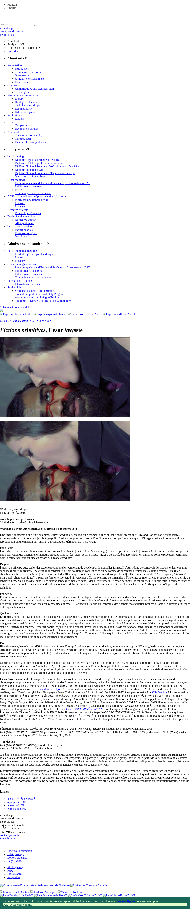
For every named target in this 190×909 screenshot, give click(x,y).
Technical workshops (27, 105)
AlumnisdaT (14, 132)
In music (20, 203)
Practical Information (19, 851)
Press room (21, 82)
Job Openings (15, 854)
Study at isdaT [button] (15, 44)
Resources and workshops (22, 95)
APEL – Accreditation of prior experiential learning (37, 196)
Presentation (14, 65)
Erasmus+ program (26, 233)
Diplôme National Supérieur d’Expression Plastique (45, 173)
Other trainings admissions (22, 264)
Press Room (14, 873)
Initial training (15, 156)
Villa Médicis (159, 692)
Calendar (12, 51)
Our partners (22, 125)
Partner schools (24, 229)
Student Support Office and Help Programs (40, 294)
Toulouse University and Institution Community (43, 300)
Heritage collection (26, 102)
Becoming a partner (26, 128)
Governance (22, 75)
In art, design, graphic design (32, 199)
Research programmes (28, 213)
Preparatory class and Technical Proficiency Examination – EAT (52, 183)
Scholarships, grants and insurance (35, 290)
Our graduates (23, 138)
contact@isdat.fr (9, 835)
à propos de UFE (17, 802)
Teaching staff (23, 92)
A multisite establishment (29, 78)
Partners (12, 122)
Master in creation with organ (32, 176)
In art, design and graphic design (34, 254)
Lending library (24, 108)
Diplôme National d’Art (29, 169)
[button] (95, 14)
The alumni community (28, 135)
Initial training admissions (22, 250)
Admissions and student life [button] (23, 47)
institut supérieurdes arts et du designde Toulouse (12, 31)
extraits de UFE (16, 808)
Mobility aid (22, 236)
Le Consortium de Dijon (47, 689)
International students (19, 280)
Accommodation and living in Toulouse (38, 297)
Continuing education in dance (33, 193)
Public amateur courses (28, 186)
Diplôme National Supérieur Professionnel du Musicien (47, 166)
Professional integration (21, 216)
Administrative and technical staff (34, 88)
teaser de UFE (15, 805)
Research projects (17, 209)
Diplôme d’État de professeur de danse (37, 159)
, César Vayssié (31, 320)
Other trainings (16, 179)
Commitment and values (29, 72)
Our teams (13, 85)
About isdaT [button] (14, 41)
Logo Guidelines (17, 857)
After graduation (24, 223)
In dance (20, 206)
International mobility (19, 226)
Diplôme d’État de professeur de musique (39, 163)
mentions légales (125, 901)
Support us (13, 877)
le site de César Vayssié (21, 798)
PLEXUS (20, 189)
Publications (14, 115)
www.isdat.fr (7, 838)
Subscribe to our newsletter (16, 307)
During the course (25, 219)
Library (19, 98)
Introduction (22, 68)
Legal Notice (15, 861)
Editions (19, 118)
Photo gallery (15, 867)
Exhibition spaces (25, 112)
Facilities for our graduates (30, 142)
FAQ (10, 870)
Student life (14, 287)
